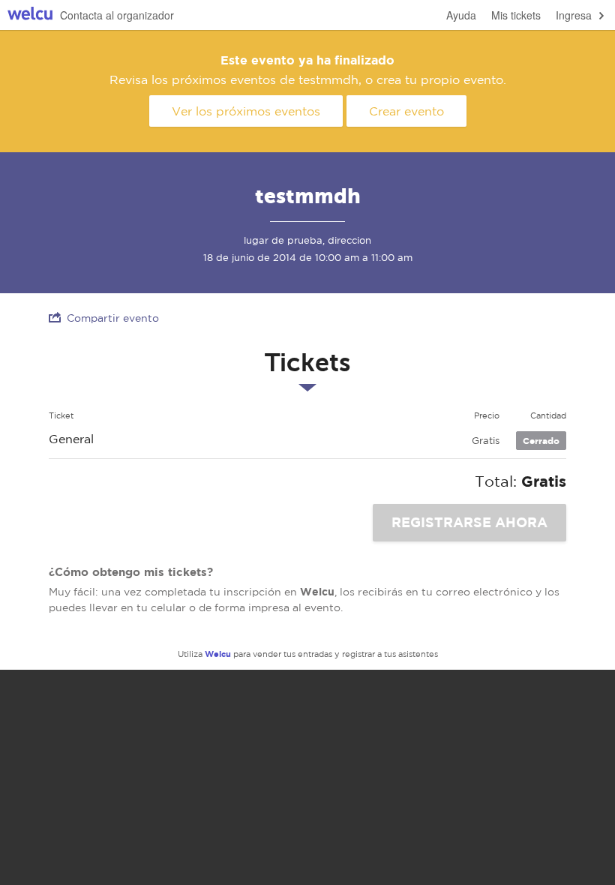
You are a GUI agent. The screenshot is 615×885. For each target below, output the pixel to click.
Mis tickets (516, 15)
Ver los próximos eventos (246, 111)
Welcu (30, 15)
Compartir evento (113, 318)
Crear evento (406, 111)
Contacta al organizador (117, 15)
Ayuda (461, 15)
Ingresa (574, 15)
